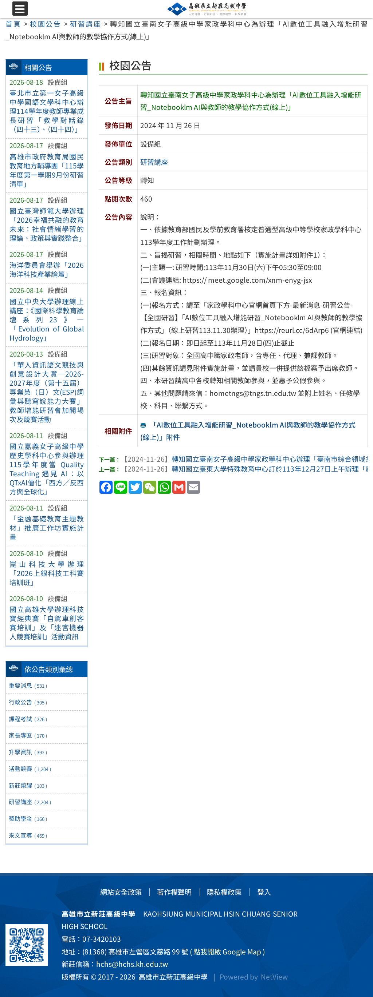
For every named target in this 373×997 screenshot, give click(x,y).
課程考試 (28, 718)
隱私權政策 (224, 892)
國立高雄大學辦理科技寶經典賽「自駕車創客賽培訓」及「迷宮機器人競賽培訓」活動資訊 (46, 623)
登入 (264, 892)
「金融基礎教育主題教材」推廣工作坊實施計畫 (46, 527)
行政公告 (28, 702)
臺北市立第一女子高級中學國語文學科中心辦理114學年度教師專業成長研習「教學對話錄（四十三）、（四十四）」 (46, 111)
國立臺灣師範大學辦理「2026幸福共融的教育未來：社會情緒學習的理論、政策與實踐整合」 (46, 224)
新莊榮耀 (28, 785)
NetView (274, 977)
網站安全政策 (121, 892)
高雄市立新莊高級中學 (172, 977)
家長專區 (28, 735)
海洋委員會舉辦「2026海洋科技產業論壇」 (46, 269)
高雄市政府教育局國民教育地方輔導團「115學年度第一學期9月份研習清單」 (46, 170)
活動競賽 (30, 768)
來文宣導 (28, 835)
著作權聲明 (174, 892)
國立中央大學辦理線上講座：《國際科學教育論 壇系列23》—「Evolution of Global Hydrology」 (46, 319)
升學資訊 (28, 751)
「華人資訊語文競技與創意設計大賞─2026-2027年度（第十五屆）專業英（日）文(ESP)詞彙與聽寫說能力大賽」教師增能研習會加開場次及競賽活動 (46, 392)
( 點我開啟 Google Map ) (227, 951)
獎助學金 (28, 818)
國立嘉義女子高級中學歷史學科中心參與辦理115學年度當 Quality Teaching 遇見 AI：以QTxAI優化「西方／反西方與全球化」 (46, 469)
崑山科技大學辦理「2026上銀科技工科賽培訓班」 (46, 573)
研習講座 (30, 801)
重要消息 (28, 685)
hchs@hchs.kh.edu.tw (132, 964)
